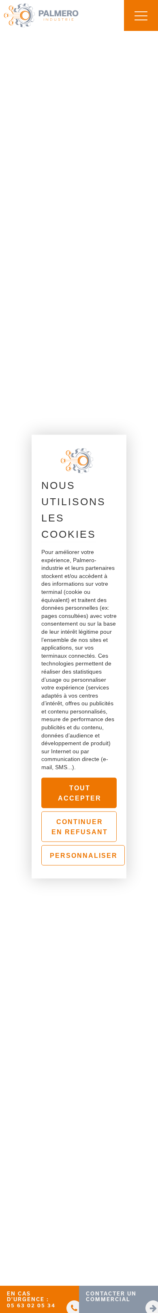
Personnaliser (83, 855)
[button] (39, 1299)
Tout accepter (79, 793)
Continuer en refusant (79, 827)
